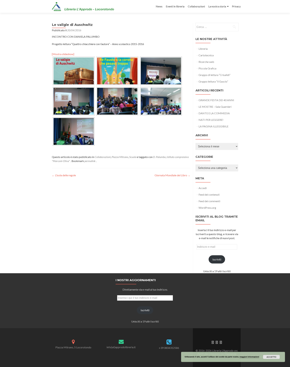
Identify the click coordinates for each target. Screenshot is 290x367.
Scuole (132, 156)
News (159, 6)
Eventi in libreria (175, 6)
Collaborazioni (196, 6)
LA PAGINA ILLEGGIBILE (213, 126)
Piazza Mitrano (120, 156)
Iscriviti (216, 259)
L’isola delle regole (64, 175)
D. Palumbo (159, 156)
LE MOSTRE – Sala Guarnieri (215, 106)
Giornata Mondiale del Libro (172, 175)
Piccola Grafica (207, 68)
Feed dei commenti (209, 201)
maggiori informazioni (249, 356)
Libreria (203, 48)
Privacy (236, 6)
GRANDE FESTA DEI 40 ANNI (216, 100)
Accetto (271, 356)
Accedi (203, 188)
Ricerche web (206, 61)
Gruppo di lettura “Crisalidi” (214, 74)
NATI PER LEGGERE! (211, 119)
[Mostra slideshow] (63, 54)
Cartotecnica (206, 55)
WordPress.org (207, 207)
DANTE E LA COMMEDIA (214, 113)
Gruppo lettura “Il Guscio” (213, 81)
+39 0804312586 (169, 347)
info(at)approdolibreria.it (121, 347)
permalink (90, 160)
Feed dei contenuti (209, 194)
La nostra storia (217, 6)
